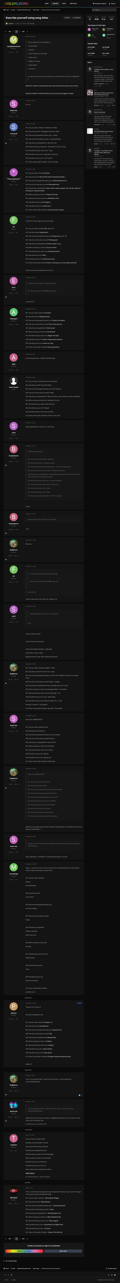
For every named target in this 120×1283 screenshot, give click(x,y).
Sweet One (13, 110)
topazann (13, 1145)
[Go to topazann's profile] (14, 1138)
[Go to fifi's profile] (14, 220)
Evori (13, 287)
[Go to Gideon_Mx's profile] (14, 1105)
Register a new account (24, 1251)
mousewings (13, 874)
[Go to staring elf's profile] (14, 127)
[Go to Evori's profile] (14, 281)
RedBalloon (14, 550)
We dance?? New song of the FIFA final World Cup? (103, 94)
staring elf (13, 134)
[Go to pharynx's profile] (7, 23)
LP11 (95, 90)
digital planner (30, 1173)
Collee (95, 167)
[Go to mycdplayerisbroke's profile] (14, 40)
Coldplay (96, 129)
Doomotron (97, 133)
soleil (14, 433)
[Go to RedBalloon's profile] (14, 543)
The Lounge (30, 23)
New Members (98, 67)
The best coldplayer (99, 96)
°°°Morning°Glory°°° (14, 179)
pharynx (11, 23)
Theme (7, 1280)
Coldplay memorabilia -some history (103, 70)
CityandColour (110, 35)
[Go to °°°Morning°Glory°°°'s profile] (14, 172)
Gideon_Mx (13, 1111)
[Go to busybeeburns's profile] (14, 449)
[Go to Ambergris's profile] (14, 312)
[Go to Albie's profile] (14, 357)
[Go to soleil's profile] (14, 426)
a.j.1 (95, 73)
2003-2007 (96, 148)
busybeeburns (14, 456)
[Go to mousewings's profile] (14, 867)
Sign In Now (63, 1251)
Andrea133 (97, 114)
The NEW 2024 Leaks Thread (103, 131)
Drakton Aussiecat (99, 83)
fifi (14, 227)
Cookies (14, 1280)
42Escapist (13, 1198)
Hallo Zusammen (99, 112)
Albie (13, 364)
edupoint (96, 105)
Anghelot (96, 156)
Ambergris (13, 319)
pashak (96, 144)
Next (23, 31)
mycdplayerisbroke (13, 46)
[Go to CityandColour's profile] (103, 35)
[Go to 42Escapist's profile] (14, 1191)
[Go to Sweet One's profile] (14, 104)
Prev (10, 31)
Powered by (105, 1280)
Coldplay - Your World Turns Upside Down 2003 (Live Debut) (103, 152)
